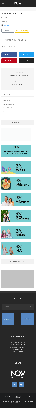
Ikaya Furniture (9, 104)
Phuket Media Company (18, 345)
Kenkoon (7, 112)
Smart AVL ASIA (18, 349)
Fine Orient (7, 100)
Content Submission (16, 401)
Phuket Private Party (18, 342)
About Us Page (14, 402)
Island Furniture (9, 108)
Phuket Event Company (18, 347)
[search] (31, 307)
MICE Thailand (18, 352)
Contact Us (6, 401)
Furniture (6, 17)
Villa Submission (28, 401)
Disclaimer (23, 402)
